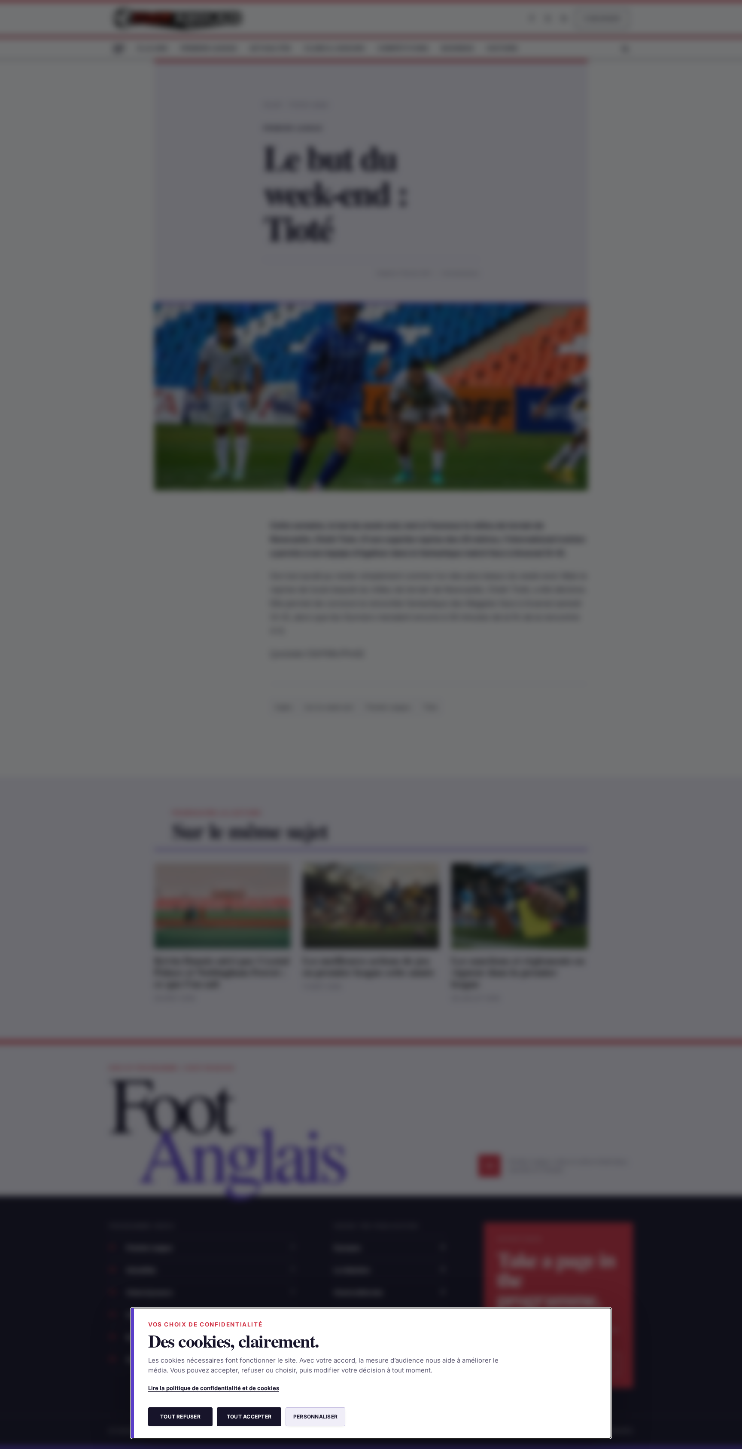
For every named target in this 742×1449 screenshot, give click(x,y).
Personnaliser (315, 1416)
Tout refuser (180, 1416)
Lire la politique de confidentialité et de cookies (213, 1388)
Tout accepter (249, 1416)
